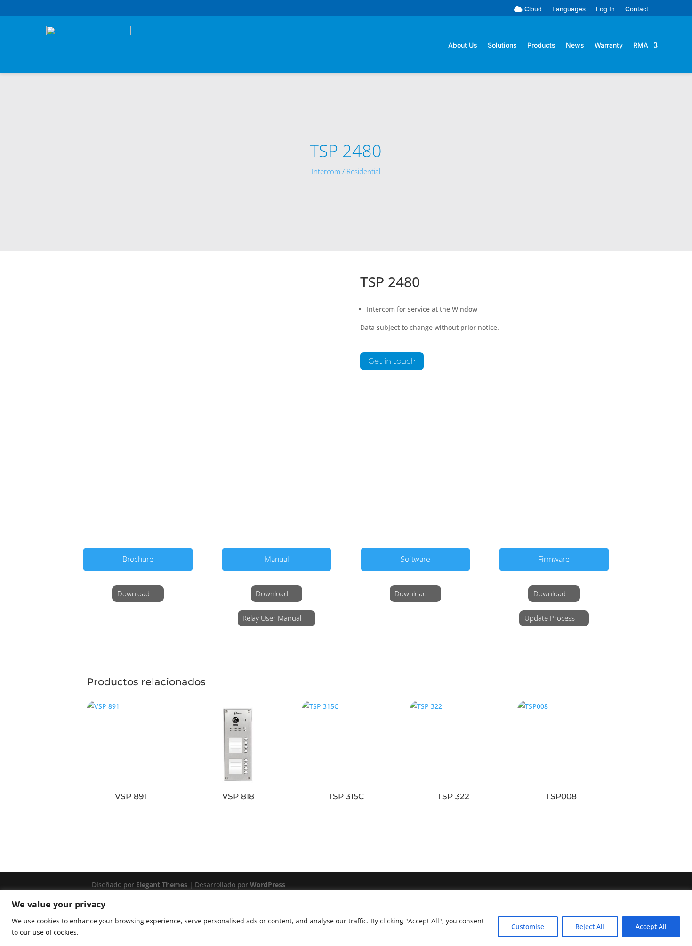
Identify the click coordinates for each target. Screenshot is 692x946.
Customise (527, 926)
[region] (346, 918)
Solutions (502, 45)
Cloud (532, 9)
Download (133, 593)
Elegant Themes (161, 884)
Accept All (651, 926)
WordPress (267, 884)
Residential (363, 171)
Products (541, 45)
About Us (462, 45)
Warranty (609, 45)
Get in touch (392, 361)
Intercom (326, 171)
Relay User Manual (271, 618)
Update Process (549, 618)
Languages (569, 9)
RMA (640, 45)
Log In (605, 9)
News (575, 45)
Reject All (589, 926)
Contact (636, 9)
